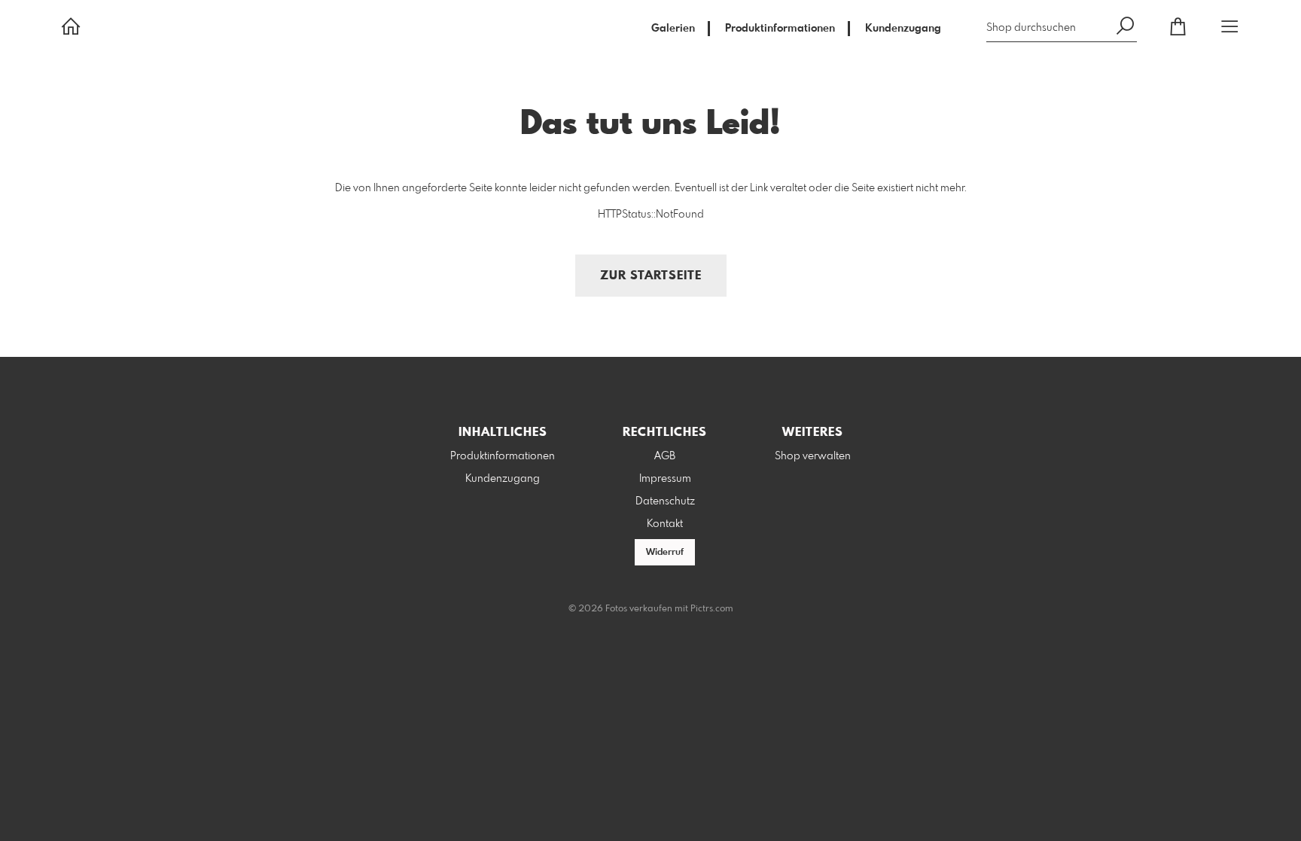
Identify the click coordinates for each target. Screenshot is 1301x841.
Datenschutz (665, 501)
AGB (664, 456)
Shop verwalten (813, 456)
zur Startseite (651, 276)
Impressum (665, 479)
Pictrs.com (711, 609)
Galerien (673, 28)
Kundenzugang (903, 28)
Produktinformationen (780, 28)
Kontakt (665, 524)
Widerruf (665, 552)
